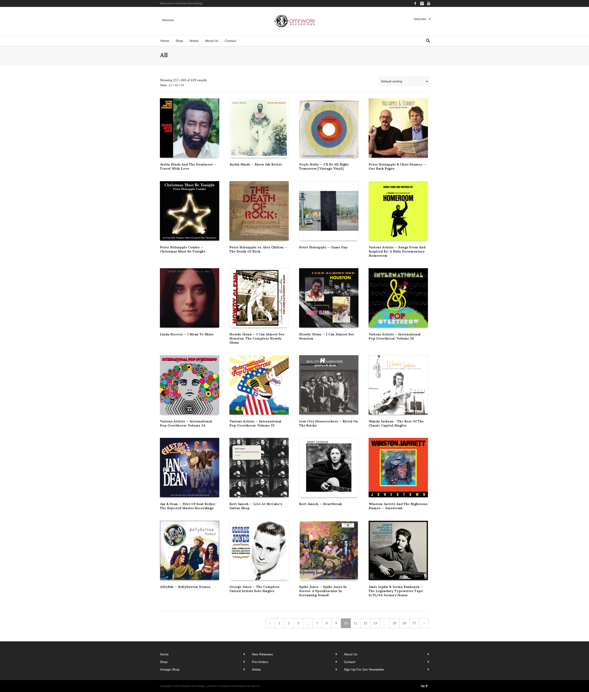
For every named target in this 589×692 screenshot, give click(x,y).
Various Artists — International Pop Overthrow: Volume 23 (255, 423)
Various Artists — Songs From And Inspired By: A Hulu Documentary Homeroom (397, 251)
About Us (350, 654)
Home (164, 654)
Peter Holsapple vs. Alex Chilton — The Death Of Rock (258, 249)
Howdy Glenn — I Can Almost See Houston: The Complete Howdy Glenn (256, 338)
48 (176, 85)
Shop (163, 662)
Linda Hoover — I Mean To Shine (187, 334)
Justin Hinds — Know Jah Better (255, 164)
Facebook (415, 3)
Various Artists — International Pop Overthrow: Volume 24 (186, 423)
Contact (349, 662)
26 (404, 623)
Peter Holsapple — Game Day (323, 247)
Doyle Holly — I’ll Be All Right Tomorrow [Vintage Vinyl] (324, 166)
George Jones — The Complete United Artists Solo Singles (254, 589)
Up (422, 686)
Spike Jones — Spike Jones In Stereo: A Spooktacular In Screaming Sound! (323, 591)
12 (365, 623)
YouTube (428, 3)
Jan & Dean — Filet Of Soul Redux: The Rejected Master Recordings (188, 506)
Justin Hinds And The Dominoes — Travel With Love (188, 166)
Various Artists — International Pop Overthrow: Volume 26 (395, 336)
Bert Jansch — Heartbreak (320, 504)
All (182, 85)
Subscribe (420, 19)
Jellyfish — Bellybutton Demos (185, 587)
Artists (256, 669)
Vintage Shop (169, 669)
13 (375, 623)
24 (170, 85)
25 (394, 623)
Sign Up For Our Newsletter (364, 669)
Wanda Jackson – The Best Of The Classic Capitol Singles (396, 423)
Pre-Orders (260, 662)
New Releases (262, 654)
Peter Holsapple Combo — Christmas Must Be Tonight (182, 249)
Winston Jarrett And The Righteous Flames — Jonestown (398, 506)
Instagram (422, 3)
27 (414, 623)
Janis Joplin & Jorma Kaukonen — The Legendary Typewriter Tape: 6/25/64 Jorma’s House (396, 591)
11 (355, 623)
